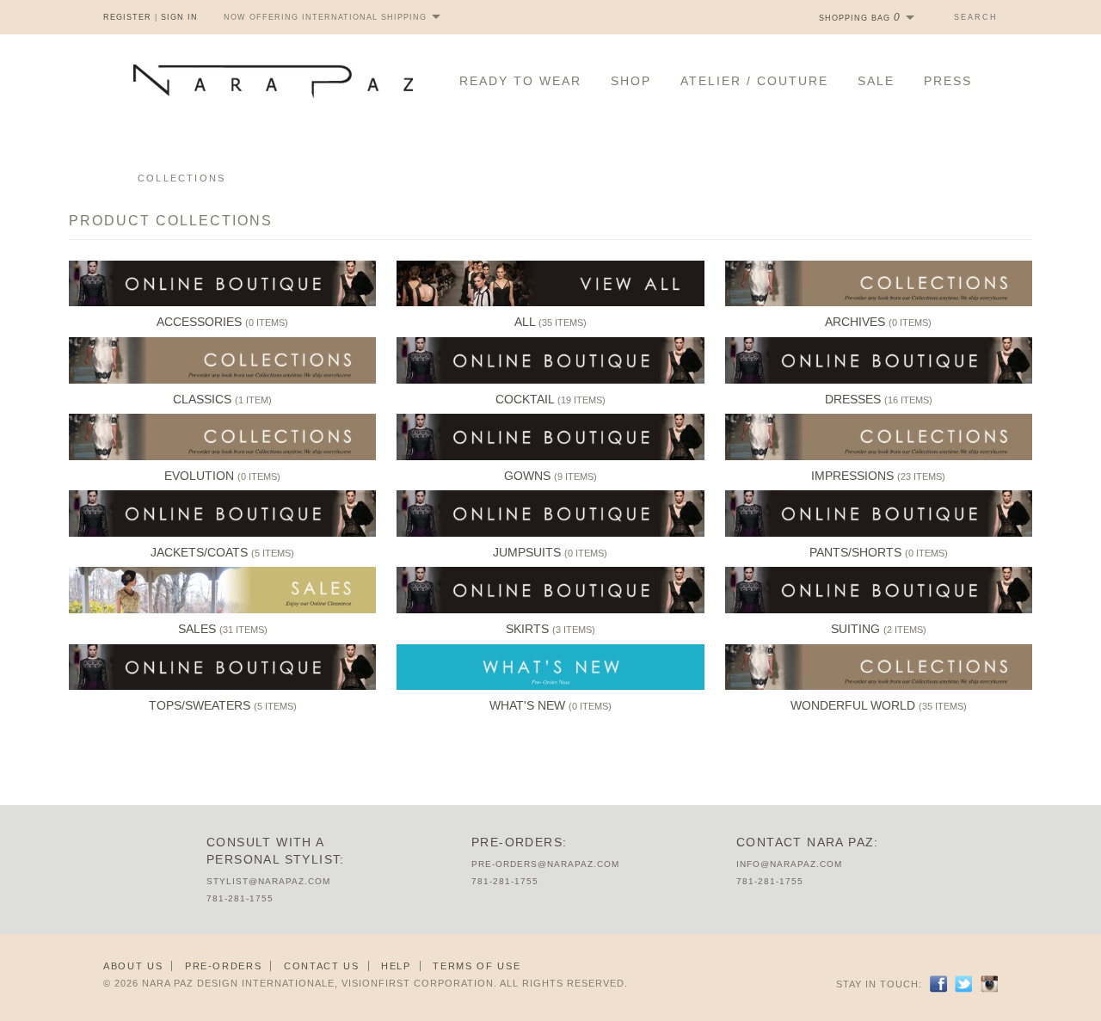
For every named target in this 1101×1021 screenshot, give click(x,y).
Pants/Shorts (855, 552)
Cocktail (524, 399)
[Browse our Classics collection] (222, 380)
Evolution (199, 476)
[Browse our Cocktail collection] (550, 380)
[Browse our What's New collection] (550, 686)
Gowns (527, 476)
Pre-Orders (223, 966)
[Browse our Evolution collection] (222, 457)
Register (127, 17)
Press (948, 81)
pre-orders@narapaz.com (545, 864)
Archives (855, 322)
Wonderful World (852, 705)
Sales (197, 629)
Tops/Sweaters (199, 705)
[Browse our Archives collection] (878, 303)
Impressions (852, 476)
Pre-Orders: (519, 842)
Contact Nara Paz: (807, 842)
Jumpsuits (527, 552)
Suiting (855, 629)
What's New (527, 705)
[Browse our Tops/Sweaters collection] (222, 686)
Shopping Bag (860, 18)
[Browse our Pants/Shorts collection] (878, 533)
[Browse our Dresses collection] (878, 380)
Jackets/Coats (199, 552)
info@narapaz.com (789, 864)
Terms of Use (476, 966)
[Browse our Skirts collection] (550, 610)
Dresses (853, 399)
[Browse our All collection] (550, 303)
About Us (133, 966)
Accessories (199, 322)
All (524, 322)
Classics (202, 399)
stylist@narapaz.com (268, 881)
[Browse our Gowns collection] (550, 457)
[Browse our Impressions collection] (878, 457)
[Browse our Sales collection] (222, 610)
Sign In (179, 17)
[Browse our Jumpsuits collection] (550, 533)
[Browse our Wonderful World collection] (878, 686)
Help (396, 966)
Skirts (527, 629)
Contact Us (322, 966)
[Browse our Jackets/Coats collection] (222, 533)
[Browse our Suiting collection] (878, 610)
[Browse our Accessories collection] (222, 303)
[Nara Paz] (273, 81)
